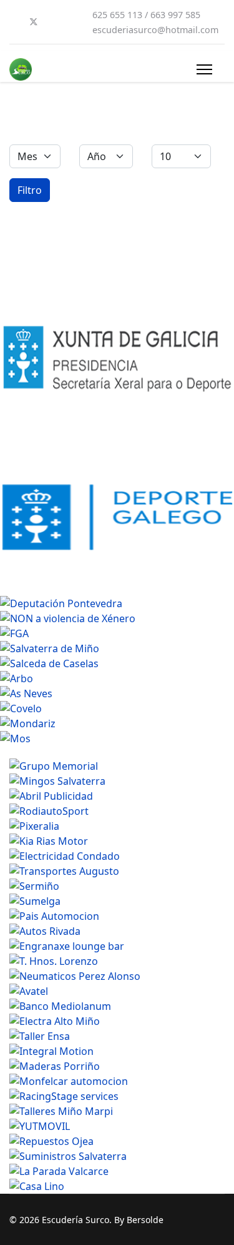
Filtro (29, 190)
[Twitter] (33, 22)
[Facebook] (13, 22)
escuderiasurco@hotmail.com (155, 30)
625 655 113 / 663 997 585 (146, 15)
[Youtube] (54, 22)
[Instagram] (74, 22)
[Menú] (204, 69)
